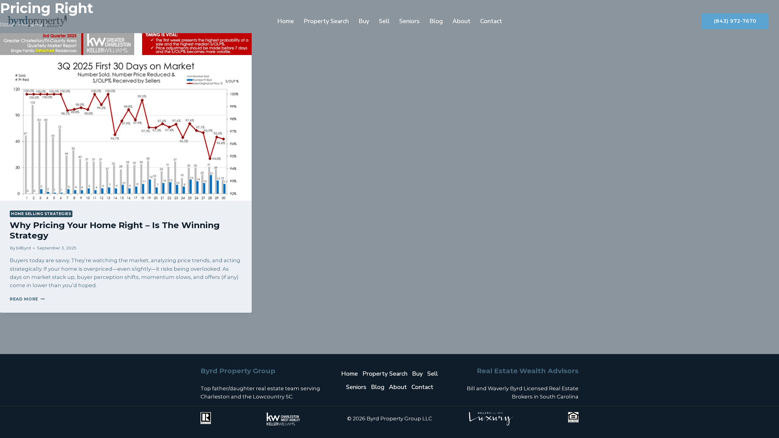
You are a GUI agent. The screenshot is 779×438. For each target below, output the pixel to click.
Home (285, 21)
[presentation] (126, 117)
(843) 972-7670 (735, 21)
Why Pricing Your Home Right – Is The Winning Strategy (115, 230)
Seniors (409, 21)
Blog (436, 21)
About (461, 21)
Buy (363, 21)
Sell (384, 21)
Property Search (326, 21)
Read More (27, 299)
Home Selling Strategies (41, 213)
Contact (491, 21)
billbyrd (23, 247)
